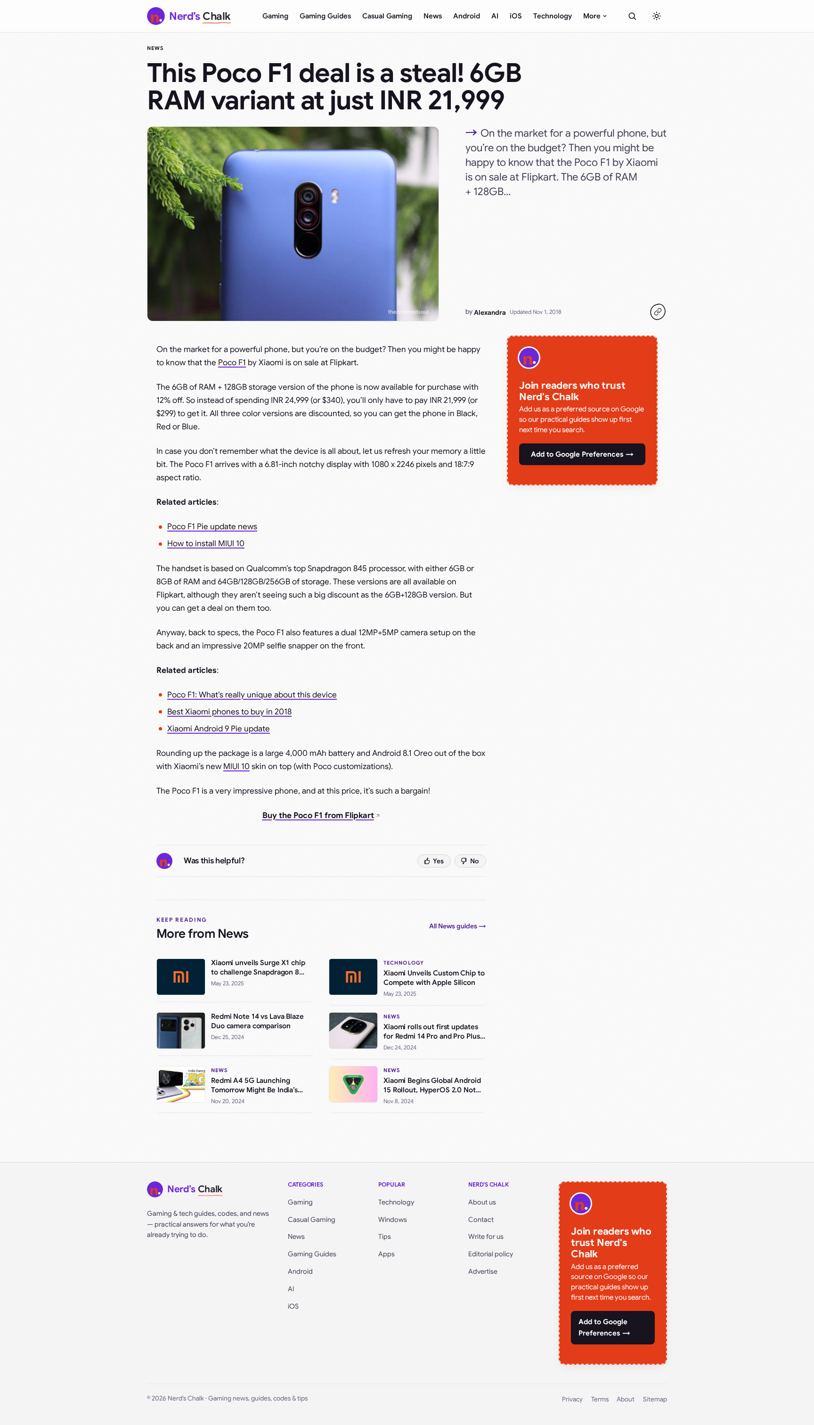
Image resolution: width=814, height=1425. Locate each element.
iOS (516, 16)
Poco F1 (232, 363)
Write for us (486, 1236)
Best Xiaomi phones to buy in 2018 (229, 712)
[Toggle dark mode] (656, 16)
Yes (438, 861)
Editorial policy (490, 1254)
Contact (481, 1219)
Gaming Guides (325, 16)
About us (482, 1202)
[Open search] (632, 16)
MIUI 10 (236, 766)
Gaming (275, 16)
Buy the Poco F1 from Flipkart (318, 815)
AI (494, 16)
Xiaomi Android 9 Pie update (218, 729)
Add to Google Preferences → (582, 454)
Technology (552, 16)
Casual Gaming (387, 16)
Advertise (482, 1271)
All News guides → (457, 926)
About (626, 1399)
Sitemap (655, 1399)
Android (466, 16)
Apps (386, 1254)
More (592, 16)
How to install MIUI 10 (205, 544)
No (474, 861)
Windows (392, 1219)
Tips (384, 1236)
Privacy (572, 1399)
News (432, 16)
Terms (600, 1399)
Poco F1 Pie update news (212, 527)
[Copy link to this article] (657, 312)
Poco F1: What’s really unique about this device (252, 695)
